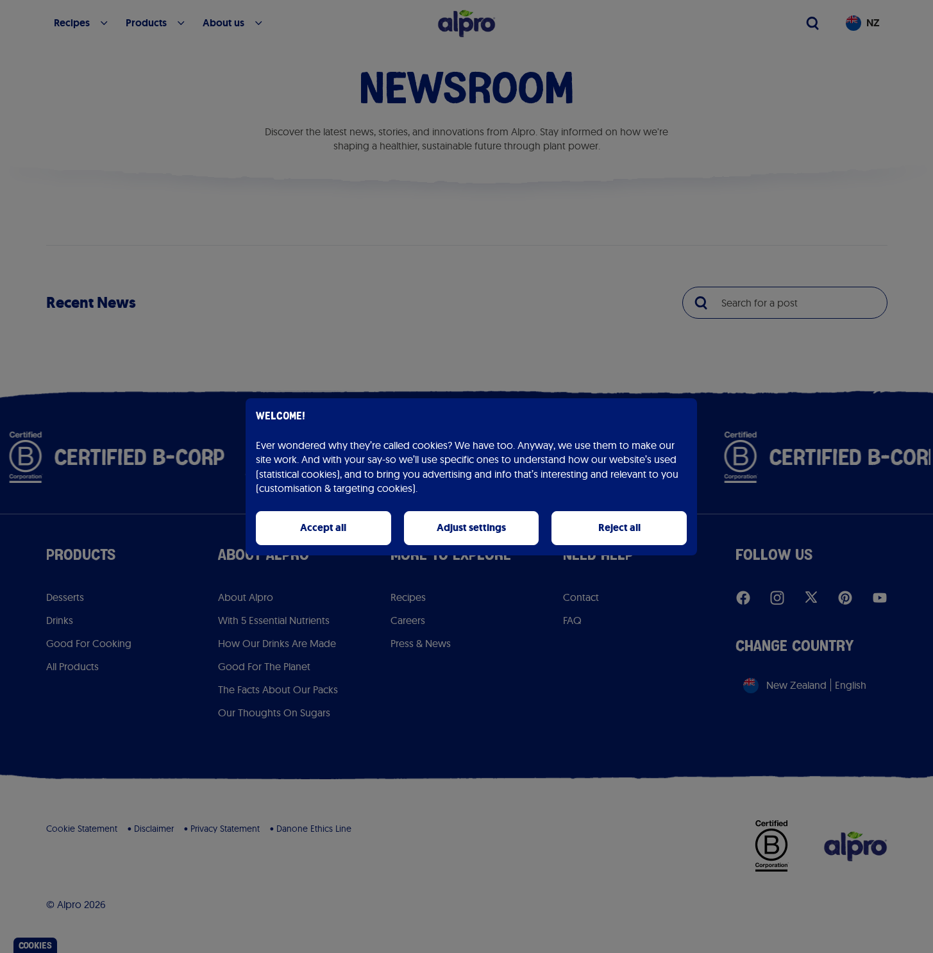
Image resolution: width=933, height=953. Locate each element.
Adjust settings (471, 527)
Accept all (323, 527)
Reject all (619, 527)
